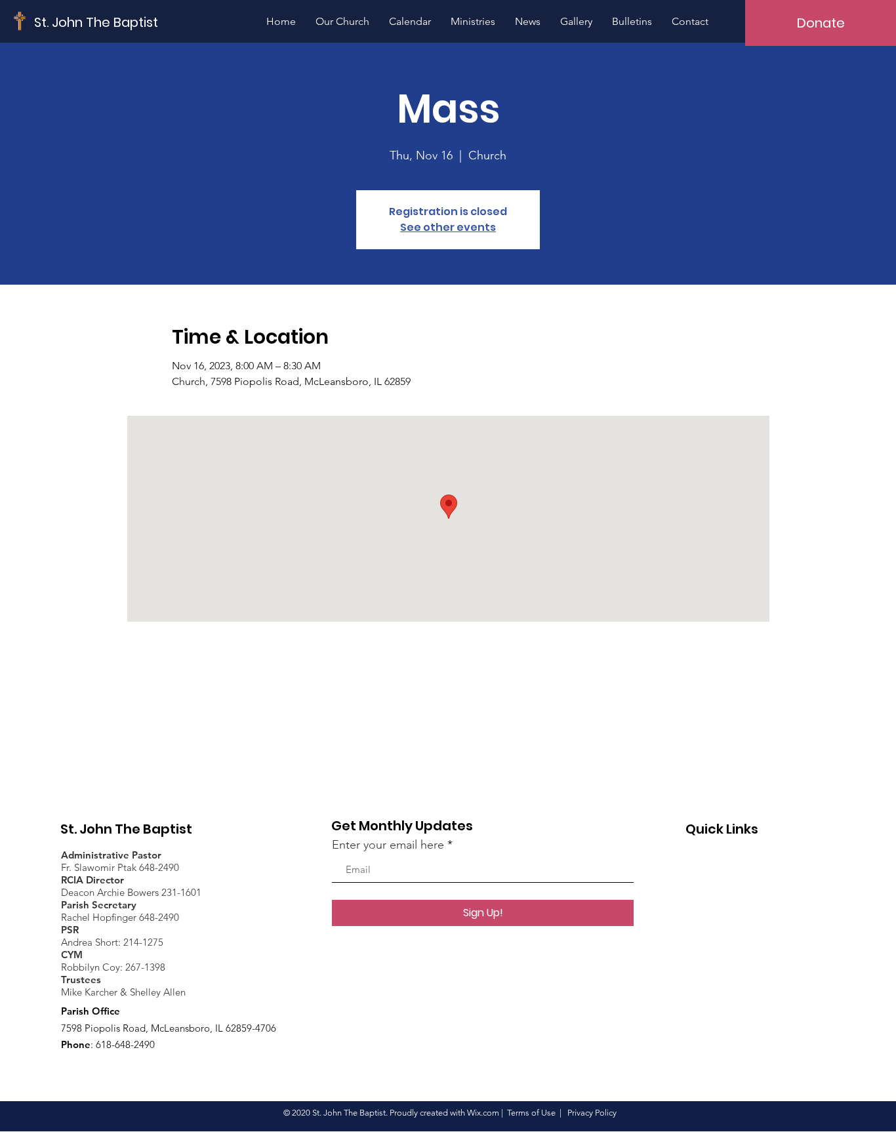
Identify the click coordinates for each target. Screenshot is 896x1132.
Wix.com (483, 1113)
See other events (448, 227)
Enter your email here (388, 845)
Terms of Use (531, 1113)
